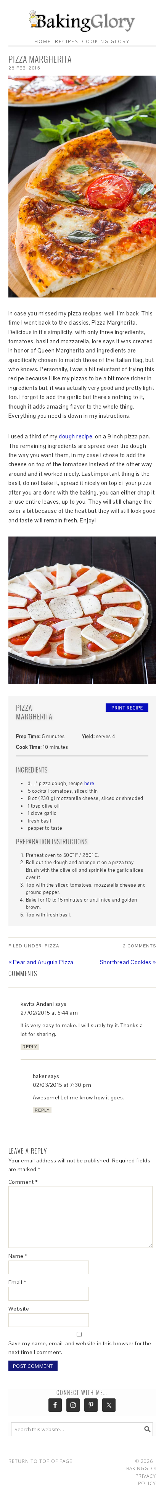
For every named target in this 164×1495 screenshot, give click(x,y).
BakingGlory (144, 1468)
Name (17, 1256)
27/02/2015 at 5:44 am (49, 1012)
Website (18, 1308)
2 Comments (139, 946)
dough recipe (75, 436)
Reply (30, 1046)
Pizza (52, 946)
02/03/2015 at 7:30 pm (62, 1084)
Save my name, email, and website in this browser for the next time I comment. (79, 1348)
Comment (23, 1181)
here (89, 783)
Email (17, 1282)
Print (127, 707)
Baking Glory (82, 19)
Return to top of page (40, 1461)
